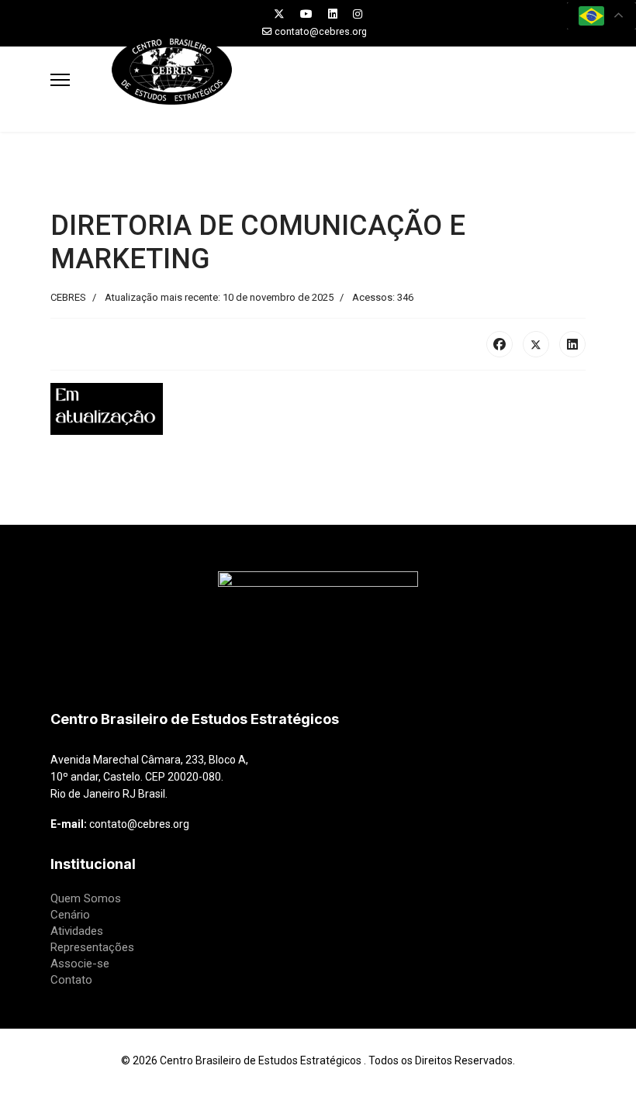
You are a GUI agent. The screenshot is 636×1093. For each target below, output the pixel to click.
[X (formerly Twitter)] (536, 344)
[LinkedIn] (572, 344)
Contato (71, 979)
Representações (92, 947)
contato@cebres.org (321, 31)
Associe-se (79, 963)
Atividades (76, 931)
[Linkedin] (332, 14)
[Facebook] (499, 344)
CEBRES (68, 297)
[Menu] (60, 79)
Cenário (70, 914)
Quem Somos (85, 898)
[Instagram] (357, 14)
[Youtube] (306, 14)
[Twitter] (279, 14)
